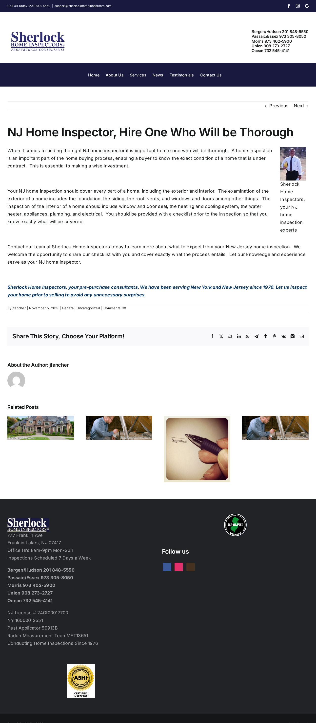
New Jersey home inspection (258, 246)
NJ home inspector (104, 150)
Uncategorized (88, 308)
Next (299, 105)
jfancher (19, 308)
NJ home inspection (40, 191)
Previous (279, 105)
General (68, 308)
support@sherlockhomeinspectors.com (83, 6)
